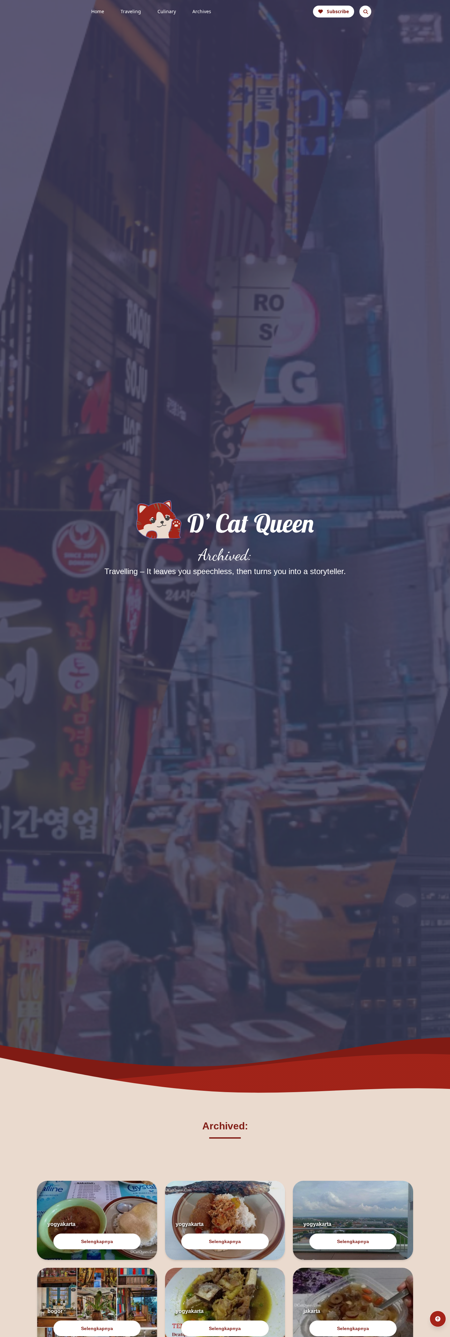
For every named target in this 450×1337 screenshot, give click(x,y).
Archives (201, 11)
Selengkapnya (97, 1241)
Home (97, 11)
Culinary (166, 11)
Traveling (131, 11)
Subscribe (338, 11)
